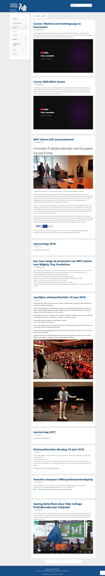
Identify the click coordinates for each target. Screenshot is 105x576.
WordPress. (60, 574)
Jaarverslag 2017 (44, 432)
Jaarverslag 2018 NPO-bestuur (41, 250)
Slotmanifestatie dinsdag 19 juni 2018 (58, 449)
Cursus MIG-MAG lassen (49, 81)
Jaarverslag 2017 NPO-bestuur (41, 438)
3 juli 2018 (37, 300)
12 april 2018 (37, 482)
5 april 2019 (37, 246)
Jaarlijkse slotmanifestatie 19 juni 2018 (59, 297)
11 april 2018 (37, 510)
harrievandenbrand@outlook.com (71, 232)
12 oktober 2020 (38, 142)
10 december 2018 (39, 267)
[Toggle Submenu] (25, 27)
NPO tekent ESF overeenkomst (53, 139)
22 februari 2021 (38, 29)
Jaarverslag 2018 (44, 243)
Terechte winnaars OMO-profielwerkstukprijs (63, 479)
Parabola (55, 574)
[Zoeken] (90, 5)
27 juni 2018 (37, 435)
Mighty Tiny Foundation (44, 272)
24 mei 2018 (37, 452)
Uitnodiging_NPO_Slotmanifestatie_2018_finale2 (46, 468)
